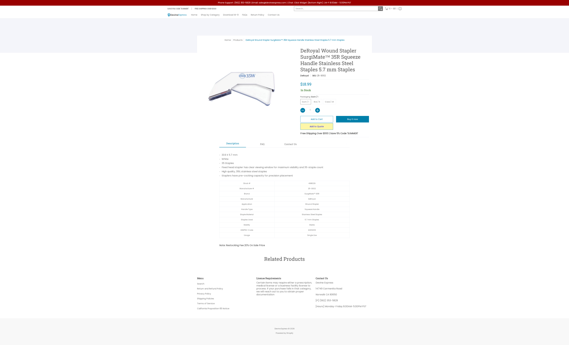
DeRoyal (304, 75)
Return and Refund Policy (210, 288)
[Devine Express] (177, 15)
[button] (390, 9)
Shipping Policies (205, 298)
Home (228, 40)
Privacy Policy (204, 293)
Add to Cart (317, 119)
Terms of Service (206, 303)
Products (238, 40)
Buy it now (352, 119)
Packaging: (309, 96)
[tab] (232, 144)
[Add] (317, 110)
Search (200, 283)
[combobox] (336, 8)
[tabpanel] (284, 197)
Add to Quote (317, 126)
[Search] (380, 8)
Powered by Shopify (284, 333)
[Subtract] (302, 110)
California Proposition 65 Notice (213, 308)
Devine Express (281, 328)
